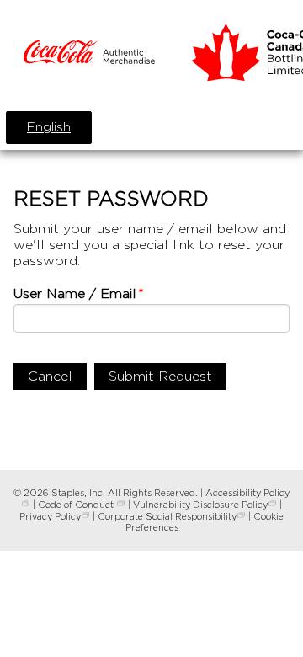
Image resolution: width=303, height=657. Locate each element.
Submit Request (160, 376)
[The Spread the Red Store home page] (89, 53)
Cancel (50, 376)
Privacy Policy (50, 516)
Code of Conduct (77, 504)
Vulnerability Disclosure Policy (200, 504)
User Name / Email (74, 294)
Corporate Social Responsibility (167, 516)
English (49, 127)
